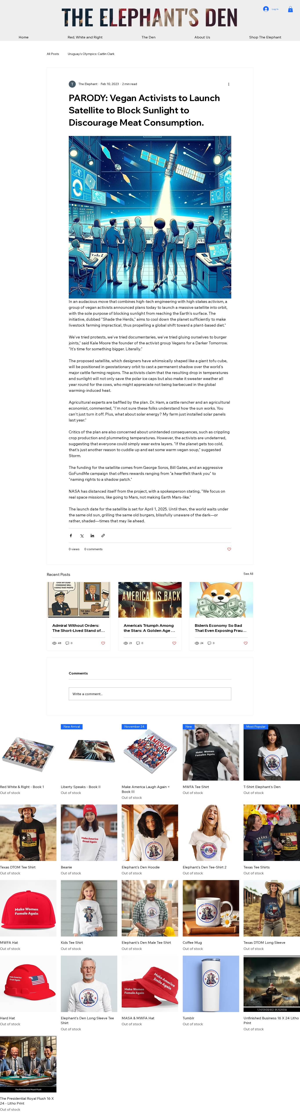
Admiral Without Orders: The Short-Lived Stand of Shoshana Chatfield (76, 628)
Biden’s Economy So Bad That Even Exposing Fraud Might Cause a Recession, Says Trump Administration (221, 628)
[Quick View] (28, 752)
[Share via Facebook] (71, 535)
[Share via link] (103, 535)
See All (248, 574)
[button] (290, 9)
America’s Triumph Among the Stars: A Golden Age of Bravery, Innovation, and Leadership (149, 628)
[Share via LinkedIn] (92, 535)
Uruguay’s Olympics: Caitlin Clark (91, 54)
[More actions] (228, 84)
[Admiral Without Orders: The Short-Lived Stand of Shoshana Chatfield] (78, 600)
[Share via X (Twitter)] (82, 535)
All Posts (53, 54)
